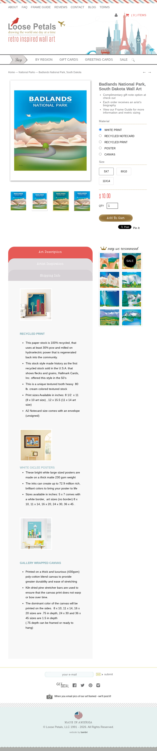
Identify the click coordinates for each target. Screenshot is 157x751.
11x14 (106, 181)
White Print (113, 130)
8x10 (124, 171)
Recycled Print (116, 142)
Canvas (109, 154)
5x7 (106, 171)
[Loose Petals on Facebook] (75, 685)
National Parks (27, 72)
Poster (110, 148)
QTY (101, 205)
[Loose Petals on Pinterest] (91, 685)
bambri (84, 732)
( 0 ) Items (138, 15)
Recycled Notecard (119, 136)
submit (108, 674)
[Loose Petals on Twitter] (83, 685)
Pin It (136, 228)
